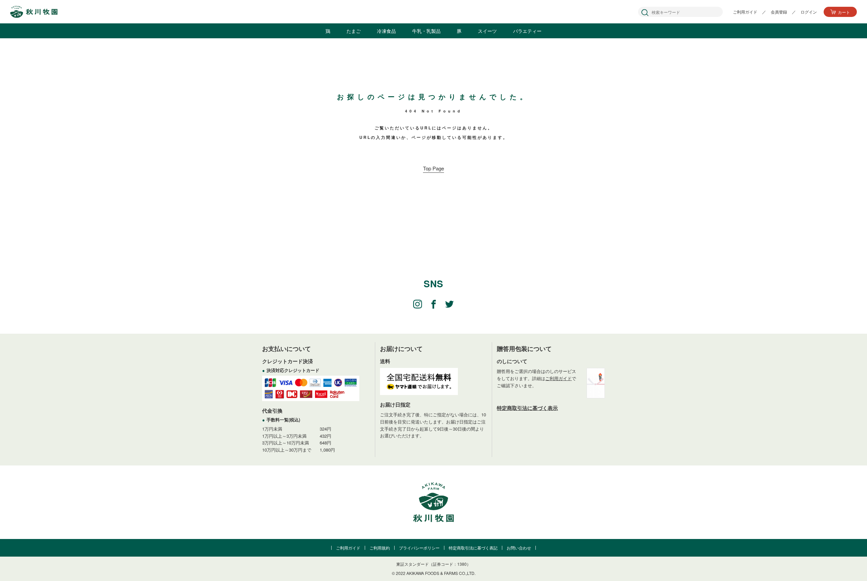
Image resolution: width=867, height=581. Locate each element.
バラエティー (527, 30)
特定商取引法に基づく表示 (527, 408)
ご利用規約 (379, 548)
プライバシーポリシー (419, 548)
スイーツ (487, 30)
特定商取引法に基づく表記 (473, 548)
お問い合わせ (519, 548)
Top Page (433, 168)
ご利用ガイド (558, 378)
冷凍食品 (386, 30)
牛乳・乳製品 (426, 30)
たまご (353, 30)
